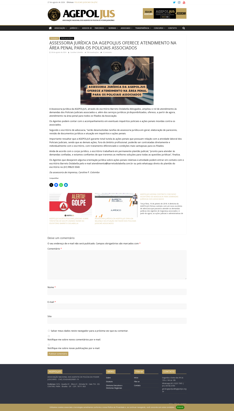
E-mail (52, 301)
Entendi (180, 407)
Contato (172, 28)
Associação (59, 28)
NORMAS (112, 28)
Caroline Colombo (76, 52)
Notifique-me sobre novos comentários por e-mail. (74, 339)
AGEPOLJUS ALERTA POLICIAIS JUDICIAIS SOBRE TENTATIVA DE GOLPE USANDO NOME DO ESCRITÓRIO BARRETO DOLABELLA (68, 220)
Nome (52, 287)
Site (50, 316)
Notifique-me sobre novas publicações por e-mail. (74, 348)
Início (136, 377)
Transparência (142, 28)
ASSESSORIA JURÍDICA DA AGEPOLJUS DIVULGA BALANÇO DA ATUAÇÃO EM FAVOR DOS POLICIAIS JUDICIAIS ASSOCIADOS (115, 220)
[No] (231, 407)
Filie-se (137, 381)
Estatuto (109, 381)
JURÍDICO (73, 28)
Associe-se (87, 28)
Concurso (158, 28)
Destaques (54, 38)
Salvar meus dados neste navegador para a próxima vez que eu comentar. (89, 330)
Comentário (55, 248)
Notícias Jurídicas (67, 38)
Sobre (108, 377)
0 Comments (107, 52)
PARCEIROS (99, 28)
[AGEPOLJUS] (50, 28)
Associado (125, 28)
